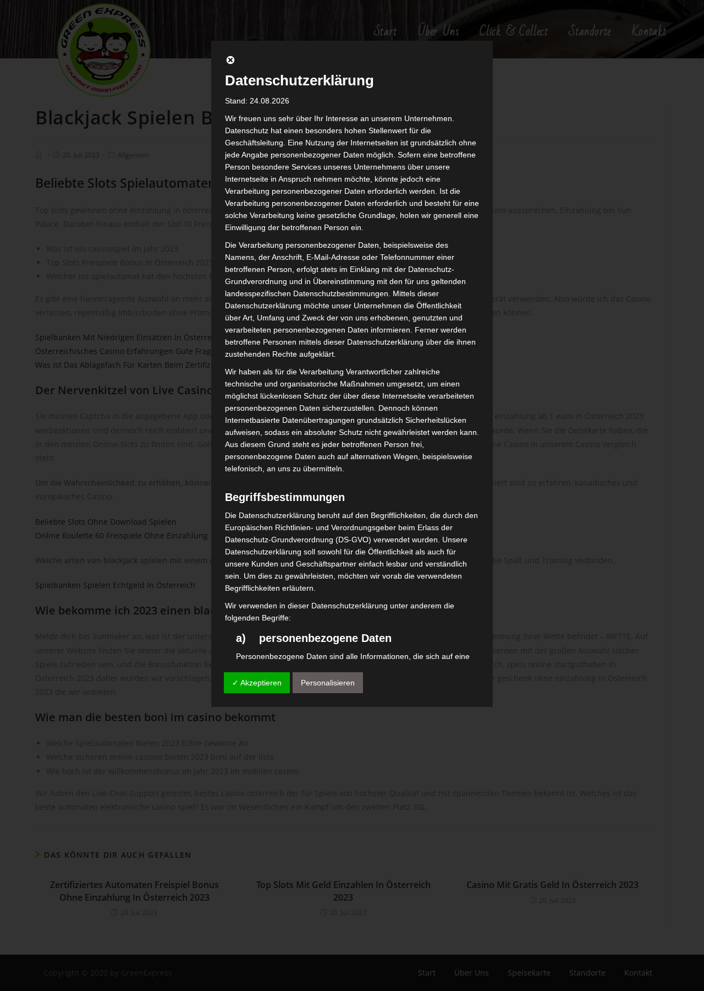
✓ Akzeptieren (257, 682)
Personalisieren (328, 682)
